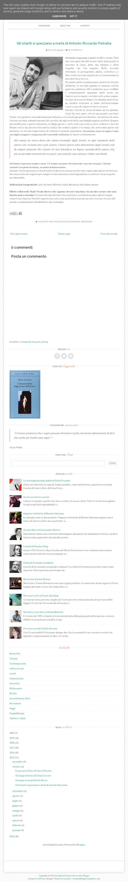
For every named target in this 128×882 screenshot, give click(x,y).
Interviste (15, 683)
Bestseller (15, 653)
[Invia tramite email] (11, 213)
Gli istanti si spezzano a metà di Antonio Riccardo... (41, 785)
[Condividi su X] (17, 213)
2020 (12, 732)
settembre (17, 791)
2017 (12, 747)
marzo (15, 820)
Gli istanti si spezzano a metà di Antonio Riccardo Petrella (64, 43)
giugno (15, 805)
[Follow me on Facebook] (57, 356)
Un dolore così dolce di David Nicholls (43, 612)
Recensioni (86, 222)
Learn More (59, 16)
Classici (14, 658)
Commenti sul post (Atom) (34, 341)
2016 (12, 752)
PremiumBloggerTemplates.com (86, 878)
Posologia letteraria (62, 875)
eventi (13, 673)
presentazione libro (20, 698)
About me (65, 26)
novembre (17, 761)
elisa (53, 50)
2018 (12, 742)
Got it (73, 16)
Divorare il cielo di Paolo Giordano (41, 595)
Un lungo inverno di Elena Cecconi (33, 775)
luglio (15, 800)
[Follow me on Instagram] (71, 356)
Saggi (12, 708)
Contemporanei (72, 222)
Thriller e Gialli (17, 718)
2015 (12, 757)
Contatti (85, 26)
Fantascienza (16, 678)
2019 (12, 737)
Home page (44, 26)
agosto (16, 795)
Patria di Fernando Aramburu (38, 562)
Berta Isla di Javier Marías (36, 579)
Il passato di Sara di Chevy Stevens (33, 770)
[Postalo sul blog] (14, 213)
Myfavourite (16, 688)
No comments (75, 50)
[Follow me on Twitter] (64, 356)
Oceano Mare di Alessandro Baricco (41, 529)
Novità (13, 693)
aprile (15, 815)
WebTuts (41, 878)
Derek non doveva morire (36, 497)
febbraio (16, 825)
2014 (12, 836)
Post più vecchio (109, 233)
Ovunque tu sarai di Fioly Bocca (31, 780)
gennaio (16, 830)
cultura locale (17, 668)
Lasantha (67, 878)
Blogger (81, 844)
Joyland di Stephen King (35, 546)
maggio (16, 810)
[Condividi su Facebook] (20, 213)
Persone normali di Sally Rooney (40, 628)
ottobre (16, 766)
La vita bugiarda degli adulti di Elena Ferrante (46, 480)
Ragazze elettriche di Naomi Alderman (43, 513)
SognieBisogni (17, 713)
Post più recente (19, 233)
